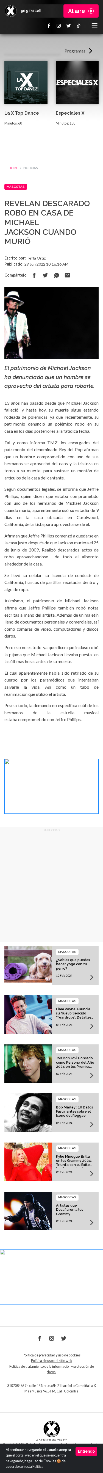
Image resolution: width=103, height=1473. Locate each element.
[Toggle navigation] (94, 25)
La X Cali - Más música (11, 11)
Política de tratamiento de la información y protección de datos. (51, 1369)
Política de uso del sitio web (51, 1361)
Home (13, 168)
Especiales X (70, 113)
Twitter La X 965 (68, 25)
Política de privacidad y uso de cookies (51, 1355)
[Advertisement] (51, 887)
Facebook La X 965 (49, 25)
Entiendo (86, 1451)
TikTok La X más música (78, 25)
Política (37, 1466)
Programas (75, 50)
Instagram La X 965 (59, 25)
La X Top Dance (21, 113)
